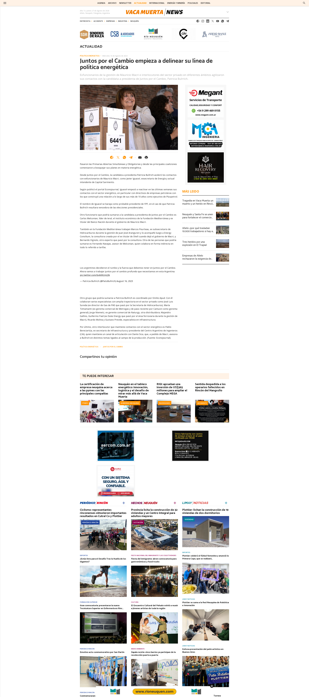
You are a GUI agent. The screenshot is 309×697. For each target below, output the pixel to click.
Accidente (98, 21)
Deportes (84, 555)
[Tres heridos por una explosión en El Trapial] (222, 240)
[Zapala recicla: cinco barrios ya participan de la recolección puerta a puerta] (154, 660)
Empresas (110, 21)
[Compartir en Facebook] (111, 157)
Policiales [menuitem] (193, 3)
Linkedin (207, 22)
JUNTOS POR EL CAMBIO (113, 346)
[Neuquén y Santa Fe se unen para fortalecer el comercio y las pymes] (222, 212)
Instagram (202, 22)
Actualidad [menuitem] (140, 3)
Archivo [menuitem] (112, 3)
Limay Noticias (188, 599)
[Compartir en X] (118, 157)
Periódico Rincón (90, 522)
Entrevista (85, 21)
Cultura (134, 602)
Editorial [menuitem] (205, 3)
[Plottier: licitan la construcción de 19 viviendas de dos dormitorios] (205, 517)
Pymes (85, 403)
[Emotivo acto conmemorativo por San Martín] (103, 657)
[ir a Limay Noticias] (195, 502)
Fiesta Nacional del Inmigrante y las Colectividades (153, 555)
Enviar (140, 157)
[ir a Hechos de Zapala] (144, 502)
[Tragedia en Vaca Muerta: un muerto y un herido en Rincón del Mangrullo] (222, 199)
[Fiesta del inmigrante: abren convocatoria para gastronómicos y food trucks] (154, 566)
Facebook (197, 22)
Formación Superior (88, 602)
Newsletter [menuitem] (125, 3)
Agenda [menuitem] (101, 3)
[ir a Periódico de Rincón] (94, 502)
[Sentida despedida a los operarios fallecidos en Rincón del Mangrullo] (212, 400)
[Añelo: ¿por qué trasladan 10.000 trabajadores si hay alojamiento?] (222, 226)
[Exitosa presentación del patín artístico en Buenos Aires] (205, 657)
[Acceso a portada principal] (22, 3)
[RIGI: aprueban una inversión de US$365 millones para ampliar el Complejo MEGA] (174, 400)
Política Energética (89, 56)
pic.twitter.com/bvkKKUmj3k (95, 275)
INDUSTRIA (122, 21)
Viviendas (189, 519)
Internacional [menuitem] (157, 3)
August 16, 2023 (124, 281)
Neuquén (134, 21)
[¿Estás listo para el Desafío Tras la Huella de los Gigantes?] (103, 566)
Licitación (138, 522)
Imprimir (146, 157)
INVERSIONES (164, 403)
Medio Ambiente (137, 649)
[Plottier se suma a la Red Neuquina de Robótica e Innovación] (205, 610)
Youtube (217, 22)
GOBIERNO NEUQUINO (130, 403)
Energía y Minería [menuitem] (176, 3)
